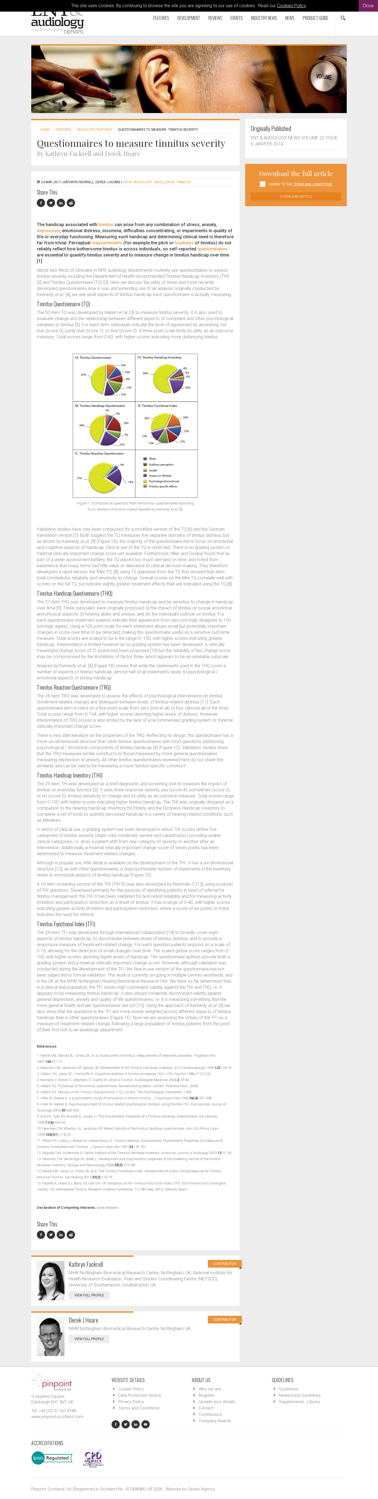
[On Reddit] (71, 203)
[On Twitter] (52, 203)
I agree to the (300, 184)
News (289, 18)
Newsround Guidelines (300, 1395)
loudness (184, 242)
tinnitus (106, 224)
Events (237, 18)
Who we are (210, 1388)
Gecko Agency (201, 1489)
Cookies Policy (291, 5)
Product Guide (315, 18)
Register (206, 1395)
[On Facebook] (42, 203)
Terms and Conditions (138, 1408)
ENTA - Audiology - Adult (143, 182)
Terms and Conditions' (313, 184)
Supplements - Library (299, 1401)
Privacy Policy (131, 1401)
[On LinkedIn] (62, 203)
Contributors (210, 1414)
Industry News (264, 18)
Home (45, 130)
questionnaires (212, 249)
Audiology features (94, 130)
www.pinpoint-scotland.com (57, 1416)
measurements (107, 242)
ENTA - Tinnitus (177, 182)
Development (188, 18)
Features (161, 18)
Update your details (217, 1401)
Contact (206, 1408)
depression (48, 230)
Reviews (215, 18)
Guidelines (288, 1388)
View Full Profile (89, 1295)
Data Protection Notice (139, 1395)
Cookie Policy (131, 1388)
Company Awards (215, 1420)
